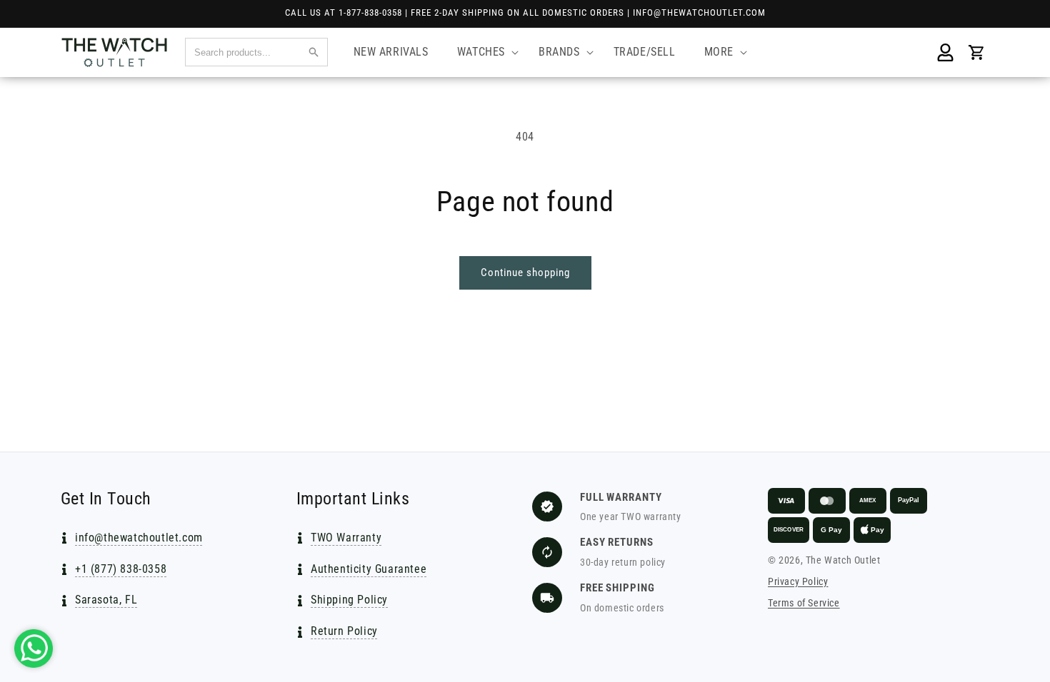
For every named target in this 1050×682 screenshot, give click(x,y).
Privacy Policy (798, 581)
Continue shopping (525, 272)
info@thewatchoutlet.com (139, 537)
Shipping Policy (349, 599)
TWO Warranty (346, 537)
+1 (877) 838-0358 (120, 569)
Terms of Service (804, 603)
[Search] (313, 52)
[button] (483, 52)
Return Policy (344, 631)
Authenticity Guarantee (368, 569)
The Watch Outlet (843, 560)
